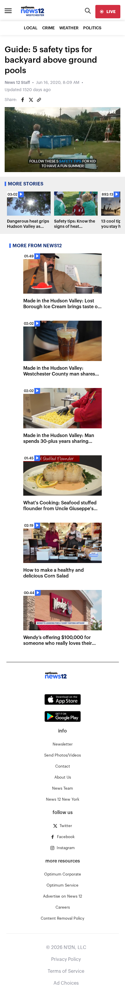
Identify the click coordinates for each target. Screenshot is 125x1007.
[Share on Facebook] (22, 100)
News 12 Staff (17, 83)
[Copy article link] (39, 100)
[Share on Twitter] (30, 100)
